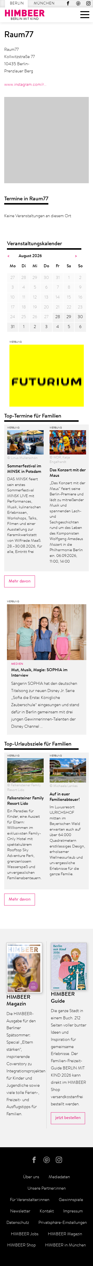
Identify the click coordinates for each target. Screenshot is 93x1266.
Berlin (17, 3)
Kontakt (47, 1211)
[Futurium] (46, 377)
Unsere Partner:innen (47, 1188)
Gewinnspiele (71, 1200)
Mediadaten (59, 1177)
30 (80, 317)
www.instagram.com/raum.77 (25, 85)
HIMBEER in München (65, 1245)
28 (57, 317)
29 (68, 317)
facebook (68, 3)
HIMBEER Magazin (65, 1234)
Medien (17, 664)
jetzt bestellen (68, 1118)
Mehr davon (20, 581)
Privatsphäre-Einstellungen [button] (62, 1223)
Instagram (88, 3)
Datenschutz (17, 1223)
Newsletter (20, 1211)
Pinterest (78, 3)
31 (13, 327)
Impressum (73, 1211)
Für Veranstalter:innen (29, 1200)
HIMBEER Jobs (24, 1234)
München (44, 3)
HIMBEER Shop (21, 1245)
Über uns (31, 1177)
